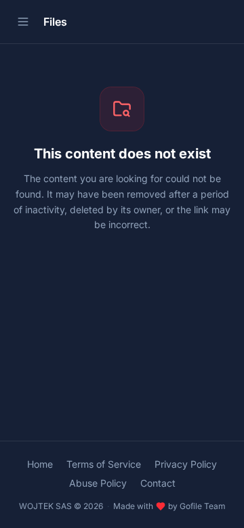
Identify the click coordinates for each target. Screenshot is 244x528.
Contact (158, 483)
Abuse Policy (98, 483)
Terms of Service (103, 464)
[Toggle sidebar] (23, 21)
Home (40, 464)
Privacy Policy (186, 464)
